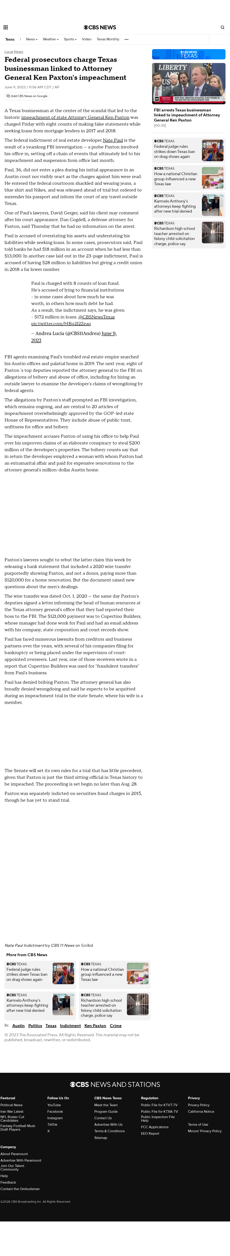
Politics (35, 1025)
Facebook (55, 1111)
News (31, 39)
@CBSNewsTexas (96, 317)
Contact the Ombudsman (20, 1189)
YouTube (54, 1105)
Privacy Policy (199, 1105)
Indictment (70, 1025)
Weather (50, 39)
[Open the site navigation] (36, 27)
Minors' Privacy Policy (205, 1131)
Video (86, 39)
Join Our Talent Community (12, 1167)
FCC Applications (154, 1127)
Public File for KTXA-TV (159, 1111)
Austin (18, 1025)
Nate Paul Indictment (24, 945)
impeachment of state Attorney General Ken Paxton (75, 117)
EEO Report (150, 1133)
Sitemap (100, 1138)
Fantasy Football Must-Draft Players (18, 1127)
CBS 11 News (62, 945)
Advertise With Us (108, 1124)
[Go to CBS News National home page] (100, 27)
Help (4, 1176)
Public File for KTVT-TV (159, 1105)
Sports (69, 39)
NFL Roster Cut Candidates (12, 1118)
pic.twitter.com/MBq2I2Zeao (61, 324)
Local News (13, 52)
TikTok (52, 1124)
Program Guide (106, 1111)
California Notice (201, 1111)
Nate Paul (113, 140)
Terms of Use (198, 1124)
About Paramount (14, 1154)
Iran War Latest (11, 1111)
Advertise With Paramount (20, 1160)
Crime (116, 1025)
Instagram (55, 1118)
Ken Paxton (95, 1025)
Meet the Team (106, 1105)
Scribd (87, 945)
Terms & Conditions (109, 1131)
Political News (11, 1105)
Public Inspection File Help (158, 1118)
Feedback (8, 1182)
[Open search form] (223, 27)
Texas (10, 39)
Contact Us (103, 1118)
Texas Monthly (108, 39)
